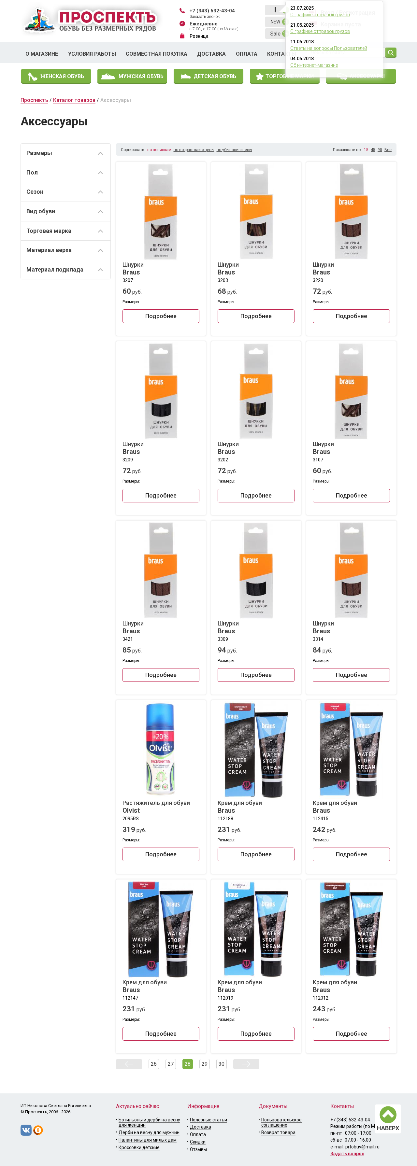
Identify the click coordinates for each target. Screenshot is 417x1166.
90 (380, 150)
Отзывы (198, 1149)
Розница (199, 36)
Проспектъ (34, 100)
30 (221, 1064)
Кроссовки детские (139, 1147)
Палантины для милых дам (148, 1140)
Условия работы (92, 54)
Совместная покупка (156, 54)
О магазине (41, 54)
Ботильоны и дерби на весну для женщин (149, 1122)
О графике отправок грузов (320, 14)
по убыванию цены (234, 150)
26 (154, 1064)
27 (171, 1064)
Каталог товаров (74, 100)
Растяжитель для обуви (156, 806)
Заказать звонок (205, 16)
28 (188, 1064)
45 (373, 150)
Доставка (211, 54)
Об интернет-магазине (314, 65)
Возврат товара (278, 1132)
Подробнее (161, 316)
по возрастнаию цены (194, 150)
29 (205, 1064)
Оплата (246, 54)
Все (388, 150)
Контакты (281, 54)
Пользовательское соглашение (281, 1122)
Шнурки (133, 268)
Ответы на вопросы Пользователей (328, 48)
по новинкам (159, 150)
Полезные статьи (208, 1119)
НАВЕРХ (388, 1128)
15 (366, 150)
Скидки (198, 1142)
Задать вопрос (347, 1153)
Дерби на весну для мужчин (149, 1132)
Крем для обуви (240, 806)
